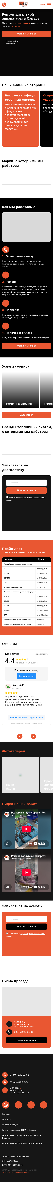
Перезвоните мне (26, 1040)
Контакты (6, 1119)
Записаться (26, 415)
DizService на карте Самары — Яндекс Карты (26, 723)
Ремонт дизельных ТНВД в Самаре (19, 1130)
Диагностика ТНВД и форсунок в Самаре (22, 1143)
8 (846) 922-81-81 (23, 1032)
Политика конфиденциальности (15, 1172)
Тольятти (16, 1095)
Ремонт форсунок (10, 1125)
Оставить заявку (26, 34)
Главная (6, 1114)
